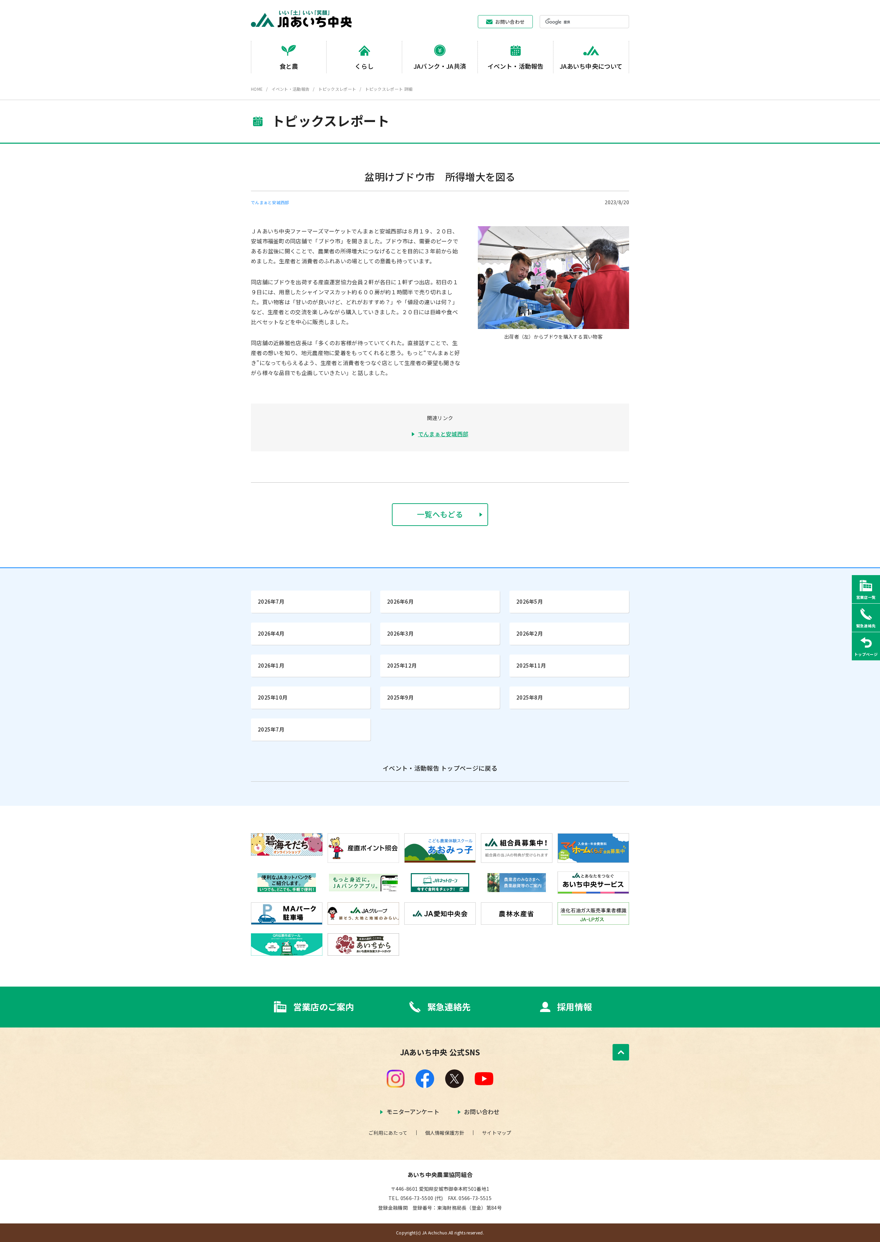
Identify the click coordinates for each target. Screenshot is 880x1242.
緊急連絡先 (449, 1006)
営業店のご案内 (323, 1006)
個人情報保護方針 (444, 1132)
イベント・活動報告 (291, 89)
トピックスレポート (337, 89)
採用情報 (574, 1006)
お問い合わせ (510, 21)
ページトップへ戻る (621, 1052)
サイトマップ (497, 1132)
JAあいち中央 (301, 19)
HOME (257, 89)
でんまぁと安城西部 (443, 434)
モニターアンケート (412, 1111)
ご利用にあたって (387, 1132)
